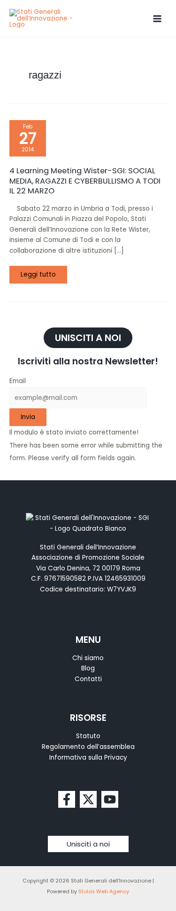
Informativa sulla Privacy (88, 757)
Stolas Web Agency (103, 891)
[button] (88, 844)
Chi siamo (88, 658)
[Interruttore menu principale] (157, 18)
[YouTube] (109, 799)
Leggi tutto (43, 272)
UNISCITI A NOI (88, 337)
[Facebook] (66, 799)
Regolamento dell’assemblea (88, 746)
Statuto (88, 736)
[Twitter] (88, 799)
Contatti (88, 679)
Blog (88, 668)
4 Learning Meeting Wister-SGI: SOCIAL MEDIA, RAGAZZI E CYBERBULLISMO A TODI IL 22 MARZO (85, 180)
